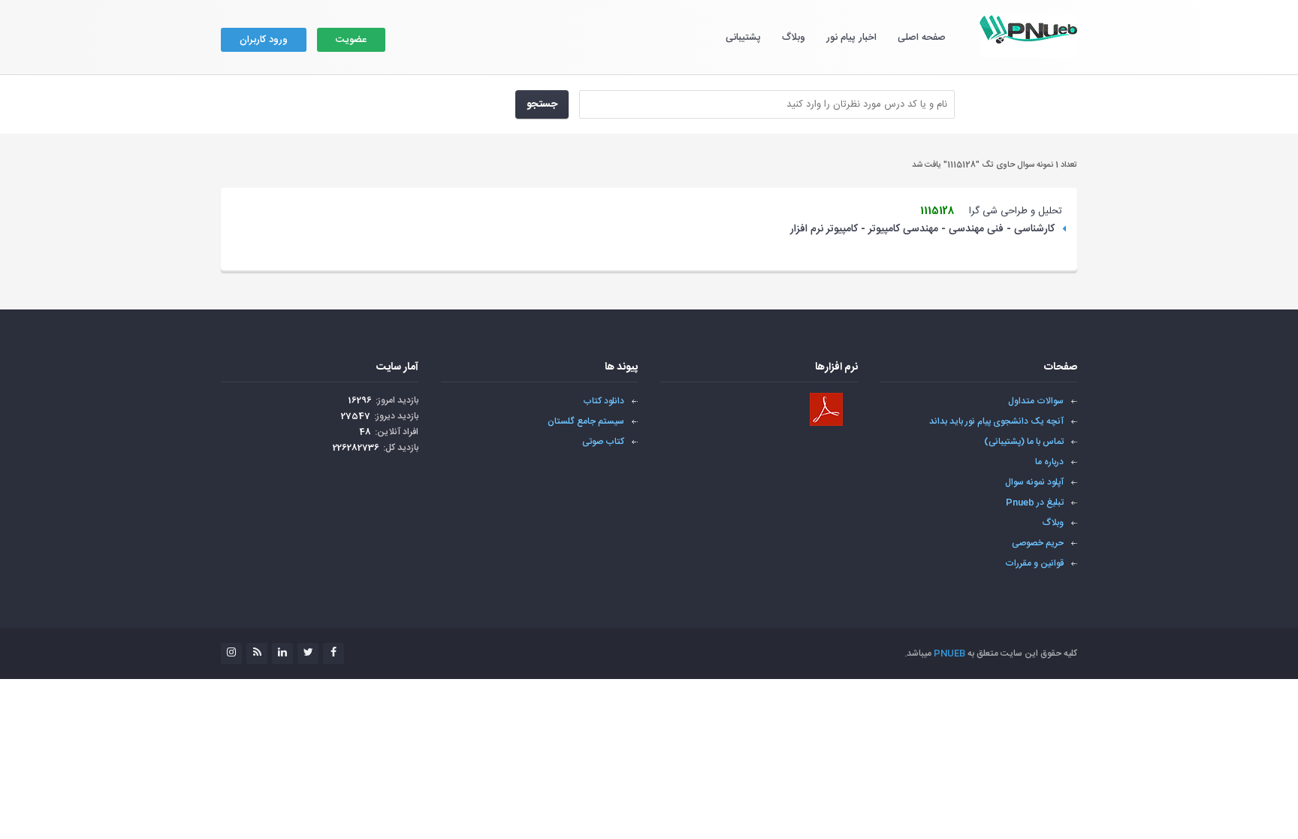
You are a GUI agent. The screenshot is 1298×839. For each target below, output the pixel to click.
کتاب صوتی (603, 441)
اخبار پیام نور (851, 37)
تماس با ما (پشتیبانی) (1024, 441)
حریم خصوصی (1038, 543)
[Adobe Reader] (826, 409)
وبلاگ (793, 37)
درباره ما (1049, 461)
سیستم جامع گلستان (586, 421)
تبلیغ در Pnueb (1035, 502)
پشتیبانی (743, 37)
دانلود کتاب (603, 401)
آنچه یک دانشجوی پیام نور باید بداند (996, 421)
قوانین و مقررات (1034, 563)
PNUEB (949, 653)
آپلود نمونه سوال (1034, 482)
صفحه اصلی (922, 37)
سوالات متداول (1036, 401)
